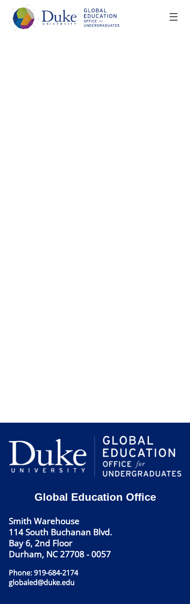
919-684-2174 (56, 573)
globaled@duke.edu (42, 582)
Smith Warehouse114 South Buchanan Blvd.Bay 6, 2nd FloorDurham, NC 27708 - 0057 (60, 537)
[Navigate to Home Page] (66, 17)
